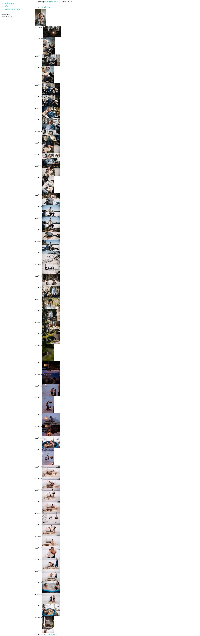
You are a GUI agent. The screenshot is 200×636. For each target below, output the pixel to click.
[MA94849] (48, 464)
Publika (6, 15)
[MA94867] (51, 216)
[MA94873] (51, 163)
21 (42, 7)
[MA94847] (51, 487)
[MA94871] (51, 175)
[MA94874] (51, 129)
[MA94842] (51, 522)
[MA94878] (51, 117)
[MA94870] (51, 204)
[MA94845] (51, 511)
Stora (50, 1)
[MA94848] (51, 447)
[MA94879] (51, 65)
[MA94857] (48, 360)
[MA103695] (52, 36)
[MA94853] (48, 412)
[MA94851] (51, 435)
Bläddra (9, 3)
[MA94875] (51, 140)
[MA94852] (51, 395)
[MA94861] (51, 308)
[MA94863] (51, 273)
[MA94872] (51, 152)
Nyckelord (8, 17)
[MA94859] (51, 331)
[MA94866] (51, 250)
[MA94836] (51, 592)
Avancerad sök (12, 9)
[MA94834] (51, 615)
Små (56, 1)
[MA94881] (49, 54)
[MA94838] (51, 568)
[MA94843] (51, 534)
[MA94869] (48, 192)
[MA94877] (51, 106)
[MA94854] (51, 372)
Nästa (47, 7)
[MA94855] (51, 383)
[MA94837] (51, 603)
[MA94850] (51, 424)
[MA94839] (51, 580)
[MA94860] (51, 297)
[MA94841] (51, 557)
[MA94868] (51, 227)
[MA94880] (48, 82)
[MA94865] (51, 239)
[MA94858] (51, 320)
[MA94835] (48, 632)
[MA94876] (51, 94)
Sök (6, 6)
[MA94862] (51, 262)
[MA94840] (51, 545)
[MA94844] (51, 499)
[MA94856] (51, 343)
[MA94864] (51, 285)
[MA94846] (51, 476)
